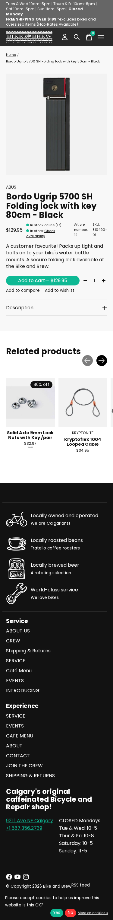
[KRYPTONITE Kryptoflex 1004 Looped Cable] (82, 402)
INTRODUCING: (23, 690)
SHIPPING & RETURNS (30, 775)
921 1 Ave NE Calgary (29, 820)
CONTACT (18, 755)
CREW (13, 640)
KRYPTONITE (82, 432)
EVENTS (15, 680)
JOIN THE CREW (24, 765)
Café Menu (19, 670)
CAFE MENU (19, 735)
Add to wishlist (59, 290)
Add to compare (23, 290)
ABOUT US (18, 630)
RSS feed (80, 885)
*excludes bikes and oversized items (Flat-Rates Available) (51, 22)
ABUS (11, 187)
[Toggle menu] (101, 37)
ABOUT (14, 745)
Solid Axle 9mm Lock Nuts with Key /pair (30, 434)
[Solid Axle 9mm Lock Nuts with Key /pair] (30, 402)
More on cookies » (93, 912)
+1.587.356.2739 (24, 828)
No (70, 912)
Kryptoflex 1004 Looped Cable (82, 441)
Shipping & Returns (28, 650)
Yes (56, 912)
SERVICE (15, 660)
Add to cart (42, 280)
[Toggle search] (77, 37)
